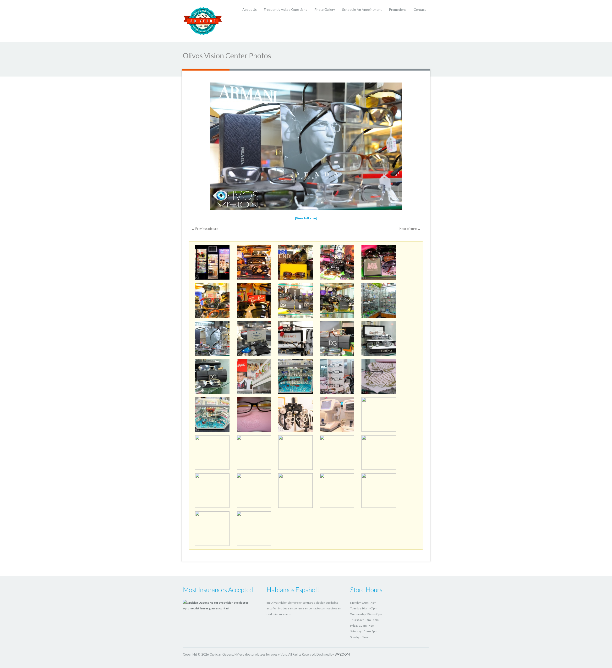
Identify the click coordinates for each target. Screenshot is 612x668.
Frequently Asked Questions (285, 9)
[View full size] (306, 218)
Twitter (407, 654)
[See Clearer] (203, 20)
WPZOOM (342, 654)
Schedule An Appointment (362, 9)
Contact (420, 9)
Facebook (415, 654)
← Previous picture (204, 229)
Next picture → (410, 229)
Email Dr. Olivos (424, 654)
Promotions (397, 9)
